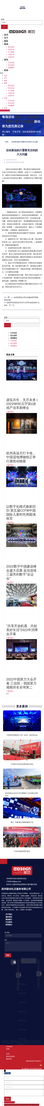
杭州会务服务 (22, 1030)
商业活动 (11, 49)
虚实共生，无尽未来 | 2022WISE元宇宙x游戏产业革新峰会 (21, 404)
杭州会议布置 (22, 1011)
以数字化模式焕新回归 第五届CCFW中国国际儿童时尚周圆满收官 (21, 512)
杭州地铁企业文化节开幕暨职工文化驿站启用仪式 (21, 794)
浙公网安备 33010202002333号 (32, 1069)
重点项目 (11, 47)
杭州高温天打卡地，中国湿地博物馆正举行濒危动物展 (21, 457)
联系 (6, 70)
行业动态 (11, 62)
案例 (6, 44)
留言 (6, 940)
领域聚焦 (11, 67)
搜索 (2, 19)
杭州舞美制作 (22, 1002)
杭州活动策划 (22, 984)
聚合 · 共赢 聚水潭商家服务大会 (22, 822)
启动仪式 (11, 57)
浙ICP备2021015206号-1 (34, 1061)
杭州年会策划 (22, 1020)
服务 (6, 41)
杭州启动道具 (22, 1039)
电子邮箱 (7, 932)
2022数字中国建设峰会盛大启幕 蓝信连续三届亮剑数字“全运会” (21, 572)
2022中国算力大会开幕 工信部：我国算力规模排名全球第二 (21, 683)
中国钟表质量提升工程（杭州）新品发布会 (22, 735)
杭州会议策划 (22, 993)
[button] (22, 73)
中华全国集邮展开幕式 (22, 851)
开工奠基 (11, 52)
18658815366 (9, 1102)
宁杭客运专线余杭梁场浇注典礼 (22, 764)
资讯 (6, 59)
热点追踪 (11, 65)
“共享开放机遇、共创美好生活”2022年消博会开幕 (22, 630)
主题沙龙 (11, 54)
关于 (6, 38)
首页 (6, 35)
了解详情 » (10, 412)
